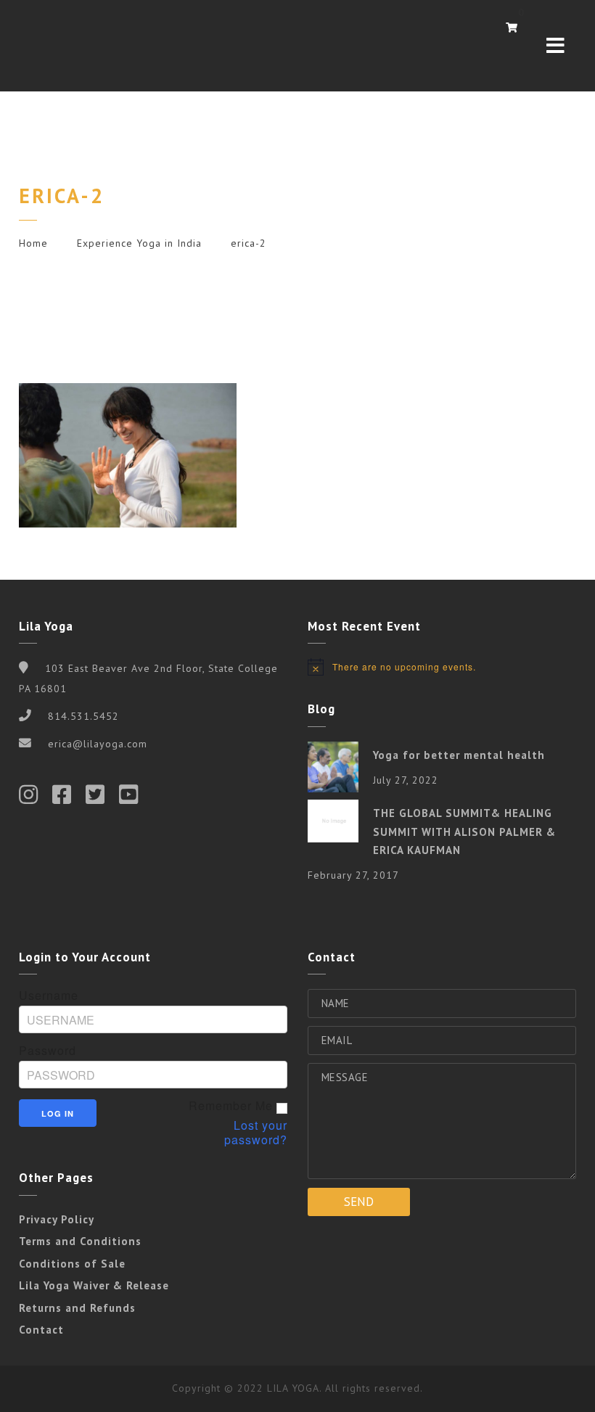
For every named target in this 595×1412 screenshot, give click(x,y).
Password (47, 1050)
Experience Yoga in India (139, 243)
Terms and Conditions (80, 1241)
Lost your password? (255, 1132)
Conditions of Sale (72, 1264)
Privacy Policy (56, 1219)
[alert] (442, 667)
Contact (41, 1330)
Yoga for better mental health (459, 755)
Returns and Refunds (77, 1308)
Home (33, 243)
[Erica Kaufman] (55, 45)
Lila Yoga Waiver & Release (94, 1285)
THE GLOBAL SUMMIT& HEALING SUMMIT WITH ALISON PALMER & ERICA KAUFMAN (464, 831)
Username (48, 995)
